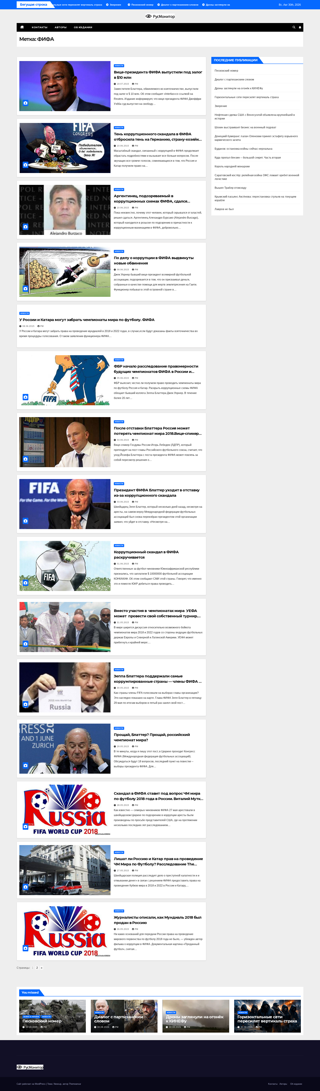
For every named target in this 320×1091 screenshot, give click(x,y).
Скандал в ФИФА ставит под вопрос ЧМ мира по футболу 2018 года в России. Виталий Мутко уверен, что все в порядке (158, 798)
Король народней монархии (232, 166)
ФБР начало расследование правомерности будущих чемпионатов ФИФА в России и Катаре (156, 371)
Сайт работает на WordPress (31, 1084)
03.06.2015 (123, 440)
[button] (294, 27)
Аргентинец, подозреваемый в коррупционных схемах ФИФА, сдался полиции (150, 201)
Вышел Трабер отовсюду (230, 187)
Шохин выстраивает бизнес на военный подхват (245, 127)
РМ (136, 84)
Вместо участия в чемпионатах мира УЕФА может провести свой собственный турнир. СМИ (156, 616)
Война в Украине (31, 1017)
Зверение (221, 106)
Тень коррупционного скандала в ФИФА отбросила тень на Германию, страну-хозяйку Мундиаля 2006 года (157, 139)
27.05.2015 (123, 870)
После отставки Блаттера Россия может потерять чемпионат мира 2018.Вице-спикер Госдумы (156, 433)
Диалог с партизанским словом (234, 79)
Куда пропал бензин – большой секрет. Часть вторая (248, 157)
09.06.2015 (123, 269)
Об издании (83, 27)
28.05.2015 (123, 805)
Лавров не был (224, 209)
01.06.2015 (123, 564)
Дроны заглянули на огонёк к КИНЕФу (239, 88)
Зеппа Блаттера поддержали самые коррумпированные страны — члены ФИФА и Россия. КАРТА (157, 681)
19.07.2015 (123, 84)
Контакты (39, 27)
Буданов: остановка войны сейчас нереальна (243, 148)
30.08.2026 (32, 1027)
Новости (119, 66)
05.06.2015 (123, 378)
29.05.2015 (123, 746)
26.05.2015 (123, 929)
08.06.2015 (28, 326)
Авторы (60, 27)
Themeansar (75, 1084)
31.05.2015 (123, 622)
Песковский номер (226, 70)
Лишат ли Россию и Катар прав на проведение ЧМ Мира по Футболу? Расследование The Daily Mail (158, 864)
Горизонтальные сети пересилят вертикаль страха (247, 97)
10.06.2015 (123, 146)
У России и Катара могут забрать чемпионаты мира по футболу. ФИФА (86, 320)
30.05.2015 (123, 688)
